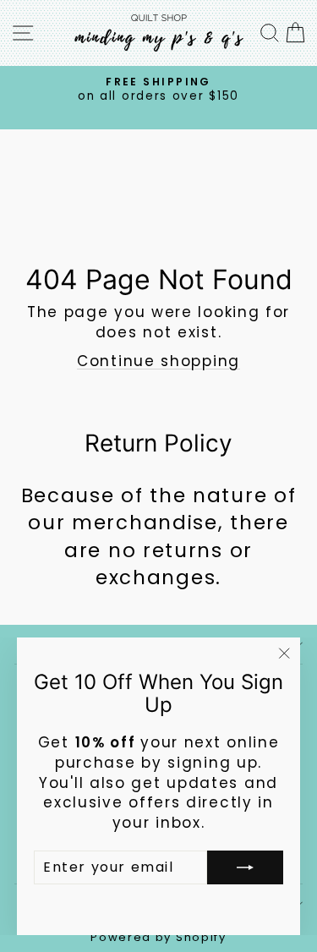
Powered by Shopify (158, 937)
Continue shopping (158, 361)
